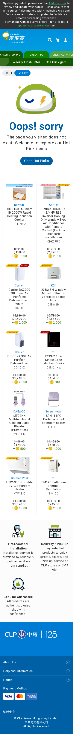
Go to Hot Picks (36, 161)
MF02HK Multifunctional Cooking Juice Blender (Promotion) (19, 423)
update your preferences (34, 25)
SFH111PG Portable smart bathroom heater (53, 419)
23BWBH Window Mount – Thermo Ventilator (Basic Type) (53, 295)
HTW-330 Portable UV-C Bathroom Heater (19, 486)
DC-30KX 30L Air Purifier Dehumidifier (19, 360)
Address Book (57, 3)
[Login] (65, 40)
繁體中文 (9, 712)
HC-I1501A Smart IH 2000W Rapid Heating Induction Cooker (19, 214)
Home (7, 73)
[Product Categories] (4, 62)
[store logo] (13, 40)
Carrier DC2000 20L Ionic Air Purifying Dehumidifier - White (19, 297)
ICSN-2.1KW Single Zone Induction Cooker (54, 360)
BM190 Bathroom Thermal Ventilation (53, 486)
